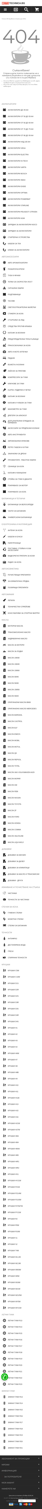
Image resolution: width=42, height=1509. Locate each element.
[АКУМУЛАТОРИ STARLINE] (15, 207)
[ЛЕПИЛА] (8, 602)
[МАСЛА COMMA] (11, 831)
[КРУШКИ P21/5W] (11, 1202)
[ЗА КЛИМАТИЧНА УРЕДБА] (15, 583)
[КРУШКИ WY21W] (11, 1310)
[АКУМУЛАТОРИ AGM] (13, 220)
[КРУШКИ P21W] (11, 1189)
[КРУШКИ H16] (10, 1119)
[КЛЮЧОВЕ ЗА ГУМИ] (13, 386)
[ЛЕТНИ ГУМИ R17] (12, 1348)
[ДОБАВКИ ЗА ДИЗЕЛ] (13, 863)
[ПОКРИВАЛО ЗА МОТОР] (15, 487)
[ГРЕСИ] (7, 953)
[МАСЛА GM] (9, 787)
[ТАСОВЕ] (8, 303)
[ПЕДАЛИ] (8, 360)
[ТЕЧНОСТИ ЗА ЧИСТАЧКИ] (15, 902)
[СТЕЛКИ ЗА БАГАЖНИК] (14, 927)
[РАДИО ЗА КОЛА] (11, 564)
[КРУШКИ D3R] (10, 1004)
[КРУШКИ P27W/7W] (12, 1208)
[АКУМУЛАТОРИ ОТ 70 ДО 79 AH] (17, 131)
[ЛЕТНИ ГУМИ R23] (12, 1386)
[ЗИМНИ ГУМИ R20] (12, 1443)
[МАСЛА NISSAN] (11, 800)
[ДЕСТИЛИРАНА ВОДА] (14, 947)
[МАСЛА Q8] (9, 755)
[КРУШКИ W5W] (10, 1278)
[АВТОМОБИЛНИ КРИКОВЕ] (15, 443)
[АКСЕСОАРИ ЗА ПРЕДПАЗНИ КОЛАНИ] (20, 430)
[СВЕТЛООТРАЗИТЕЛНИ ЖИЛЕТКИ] (19, 309)
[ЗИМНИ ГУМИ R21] (12, 1450)
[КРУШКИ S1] (9, 1240)
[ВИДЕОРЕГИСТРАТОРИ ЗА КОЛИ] (18, 558)
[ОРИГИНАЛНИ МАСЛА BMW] (16, 704)
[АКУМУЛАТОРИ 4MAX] (13, 182)
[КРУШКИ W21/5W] (12, 1297)
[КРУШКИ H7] (9, 1062)
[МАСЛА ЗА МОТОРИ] (13, 647)
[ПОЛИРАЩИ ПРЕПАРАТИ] (15, 590)
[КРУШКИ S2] (9, 1246)
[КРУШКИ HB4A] (11, 1151)
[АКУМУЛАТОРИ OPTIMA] (14, 195)
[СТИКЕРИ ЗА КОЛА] (12, 316)
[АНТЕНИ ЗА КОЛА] (12, 532)
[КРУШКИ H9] (9, 1081)
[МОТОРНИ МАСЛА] (12, 628)
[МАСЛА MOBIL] (11, 742)
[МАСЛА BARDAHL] (12, 717)
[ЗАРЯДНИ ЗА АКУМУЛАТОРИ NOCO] (19, 226)
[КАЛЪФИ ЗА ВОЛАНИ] (13, 335)
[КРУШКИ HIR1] (10, 1163)
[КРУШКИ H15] (10, 1113)
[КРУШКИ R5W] (10, 1227)
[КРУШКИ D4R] (10, 1017)
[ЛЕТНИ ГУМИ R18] (12, 1354)
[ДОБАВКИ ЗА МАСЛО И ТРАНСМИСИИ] (20, 876)
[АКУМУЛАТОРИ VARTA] (14, 169)
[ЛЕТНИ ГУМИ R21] (12, 1373)
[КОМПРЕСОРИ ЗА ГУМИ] (15, 379)
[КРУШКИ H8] (9, 1068)
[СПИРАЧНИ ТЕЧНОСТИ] (14, 960)
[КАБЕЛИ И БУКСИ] (12, 539)
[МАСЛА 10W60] (10, 672)
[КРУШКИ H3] (9, 1043)
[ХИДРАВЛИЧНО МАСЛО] (14, 641)
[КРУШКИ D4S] (10, 1023)
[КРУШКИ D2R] (10, 992)
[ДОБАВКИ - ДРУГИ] (12, 882)
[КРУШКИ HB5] (10, 1157)
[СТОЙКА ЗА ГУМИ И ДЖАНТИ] (17, 481)
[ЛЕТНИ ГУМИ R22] (12, 1380)
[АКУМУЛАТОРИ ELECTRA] (15, 156)
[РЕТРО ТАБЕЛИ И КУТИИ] (15, 449)
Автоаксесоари (10, 257)
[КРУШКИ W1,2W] (11, 1259)
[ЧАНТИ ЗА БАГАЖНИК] (14, 513)
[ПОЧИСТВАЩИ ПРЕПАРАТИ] (16, 577)
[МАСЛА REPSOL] (11, 761)
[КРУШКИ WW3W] (11, 1272)
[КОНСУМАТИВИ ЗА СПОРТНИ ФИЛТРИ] (21, 615)
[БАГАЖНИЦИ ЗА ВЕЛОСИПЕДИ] (17, 506)
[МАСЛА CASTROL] (12, 723)
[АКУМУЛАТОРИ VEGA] (14, 150)
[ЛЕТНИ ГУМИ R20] (12, 1367)
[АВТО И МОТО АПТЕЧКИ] (15, 354)
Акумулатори (9, 104)
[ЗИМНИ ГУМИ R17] (12, 1424)
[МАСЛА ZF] (9, 812)
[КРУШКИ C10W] (11, 979)
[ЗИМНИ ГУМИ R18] (12, 1431)
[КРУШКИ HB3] (10, 1138)
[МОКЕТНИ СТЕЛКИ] (12, 921)
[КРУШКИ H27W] (11, 1132)
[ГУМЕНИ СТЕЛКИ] (12, 915)
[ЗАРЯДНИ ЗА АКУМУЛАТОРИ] (16, 233)
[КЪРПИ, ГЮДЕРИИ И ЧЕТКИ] (16, 392)
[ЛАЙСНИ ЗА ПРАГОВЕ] (14, 373)
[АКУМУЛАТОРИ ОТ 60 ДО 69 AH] (17, 125)
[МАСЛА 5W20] (10, 698)
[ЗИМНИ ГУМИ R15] (12, 1412)
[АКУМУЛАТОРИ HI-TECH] (15, 163)
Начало (4, 19)
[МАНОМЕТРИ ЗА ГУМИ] (14, 411)
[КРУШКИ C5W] (10, 973)
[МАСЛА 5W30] (10, 685)
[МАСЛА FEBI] (10, 793)
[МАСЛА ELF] (9, 730)
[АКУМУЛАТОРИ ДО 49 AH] (15, 112)
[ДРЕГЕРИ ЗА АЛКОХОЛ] (14, 417)
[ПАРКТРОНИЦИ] (11, 545)
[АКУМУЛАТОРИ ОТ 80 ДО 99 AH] (17, 137)
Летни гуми (8, 1315)
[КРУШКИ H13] (10, 1106)
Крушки (6, 965)
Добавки (6, 849)
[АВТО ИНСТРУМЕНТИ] (14, 436)
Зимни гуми (8, 1391)
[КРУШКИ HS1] (10, 1176)
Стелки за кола (10, 907)
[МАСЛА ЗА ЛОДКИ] (12, 653)
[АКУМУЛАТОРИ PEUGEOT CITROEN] (19, 214)
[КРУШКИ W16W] (11, 1284)
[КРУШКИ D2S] (10, 998)
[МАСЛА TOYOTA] (11, 806)
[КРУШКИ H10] (10, 1087)
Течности (7, 932)
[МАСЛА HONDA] (11, 825)
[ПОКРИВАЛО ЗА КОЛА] (14, 494)
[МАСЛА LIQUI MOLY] (13, 844)
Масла (5, 620)
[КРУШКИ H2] (9, 1036)
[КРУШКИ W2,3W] (11, 1265)
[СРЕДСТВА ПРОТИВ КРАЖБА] (17, 328)
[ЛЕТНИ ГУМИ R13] (12, 1323)
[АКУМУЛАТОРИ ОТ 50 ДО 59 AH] (17, 118)
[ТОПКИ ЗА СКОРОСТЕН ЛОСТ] (17, 284)
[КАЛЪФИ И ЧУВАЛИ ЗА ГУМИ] (17, 405)
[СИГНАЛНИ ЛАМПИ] (13, 290)
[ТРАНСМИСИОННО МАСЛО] (16, 634)
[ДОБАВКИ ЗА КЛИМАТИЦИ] (15, 870)
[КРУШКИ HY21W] (11, 1183)
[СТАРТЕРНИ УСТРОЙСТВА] (16, 239)
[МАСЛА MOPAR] (11, 781)
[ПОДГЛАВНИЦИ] (11, 296)
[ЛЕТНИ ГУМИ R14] (12, 1329)
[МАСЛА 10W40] (10, 666)
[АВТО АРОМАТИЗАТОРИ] (15, 265)
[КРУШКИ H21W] (11, 1125)
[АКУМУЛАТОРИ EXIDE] (14, 188)
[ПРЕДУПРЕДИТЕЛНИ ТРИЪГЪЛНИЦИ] (20, 341)
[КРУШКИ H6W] (10, 1055)
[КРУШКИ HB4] (10, 1144)
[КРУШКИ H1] (9, 1030)
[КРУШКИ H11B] (10, 1100)
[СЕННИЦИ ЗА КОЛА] (13, 468)
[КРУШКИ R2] (9, 1221)
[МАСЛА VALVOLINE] (12, 838)
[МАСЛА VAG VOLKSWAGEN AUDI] (18, 774)
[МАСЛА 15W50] (10, 691)
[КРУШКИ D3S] (10, 1011)
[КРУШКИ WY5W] (11, 1303)
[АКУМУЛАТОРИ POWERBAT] (16, 201)
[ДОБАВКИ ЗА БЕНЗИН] (14, 857)
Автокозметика (10, 569)
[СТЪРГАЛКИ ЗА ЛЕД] (13, 322)
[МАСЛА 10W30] (10, 660)
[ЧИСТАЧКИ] (9, 895)
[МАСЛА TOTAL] (11, 768)
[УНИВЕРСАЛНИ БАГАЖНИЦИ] (17, 519)
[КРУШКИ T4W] (10, 1253)
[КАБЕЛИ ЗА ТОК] (11, 246)
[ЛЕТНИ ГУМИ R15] (12, 1335)
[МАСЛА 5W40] (10, 679)
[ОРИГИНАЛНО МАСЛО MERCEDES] (19, 711)
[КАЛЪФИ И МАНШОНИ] (14, 475)
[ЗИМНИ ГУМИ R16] (12, 1418)
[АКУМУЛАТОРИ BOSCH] (14, 176)
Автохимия (8, 594)
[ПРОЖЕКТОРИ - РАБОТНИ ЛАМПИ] (19, 462)
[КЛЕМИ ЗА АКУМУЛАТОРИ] (15, 252)
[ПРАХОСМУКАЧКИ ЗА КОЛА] (16, 347)
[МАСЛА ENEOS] (11, 736)
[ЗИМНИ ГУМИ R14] (12, 1405)
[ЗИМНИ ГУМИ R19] (12, 1437)
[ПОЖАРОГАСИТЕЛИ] (13, 271)
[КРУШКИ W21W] (11, 1291)
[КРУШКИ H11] (10, 1093)
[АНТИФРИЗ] (9, 940)
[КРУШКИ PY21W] (11, 1214)
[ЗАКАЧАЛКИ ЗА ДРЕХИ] (14, 456)
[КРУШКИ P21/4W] (11, 1195)
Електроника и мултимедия (17, 524)
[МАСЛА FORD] (10, 819)
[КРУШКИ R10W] (11, 1233)
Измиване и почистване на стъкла (21, 887)
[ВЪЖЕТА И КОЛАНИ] (13, 366)
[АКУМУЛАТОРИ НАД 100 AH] (16, 144)
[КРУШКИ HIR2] (10, 1170)
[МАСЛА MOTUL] (11, 749)
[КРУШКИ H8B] (10, 1074)
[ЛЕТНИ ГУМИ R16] (12, 1342)
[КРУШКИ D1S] (10, 985)
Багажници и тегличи (13, 499)
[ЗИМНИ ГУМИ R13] (12, 1399)
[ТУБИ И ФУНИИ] (11, 277)
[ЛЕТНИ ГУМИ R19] (12, 1361)
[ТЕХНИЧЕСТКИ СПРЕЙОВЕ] (16, 609)
